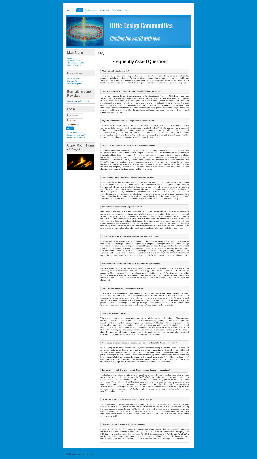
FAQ (79, 10)
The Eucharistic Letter (75, 63)
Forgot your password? (76, 137)
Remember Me (73, 125)
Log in (69, 128)
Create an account (74, 133)
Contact (128, 10)
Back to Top (186, 454)
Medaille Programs (74, 84)
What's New (104, 10)
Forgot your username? (76, 135)
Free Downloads (73, 79)
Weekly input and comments (78, 101)
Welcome (70, 10)
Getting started (90, 10)
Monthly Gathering (74, 65)
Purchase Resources (75, 81)
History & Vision (73, 60)
